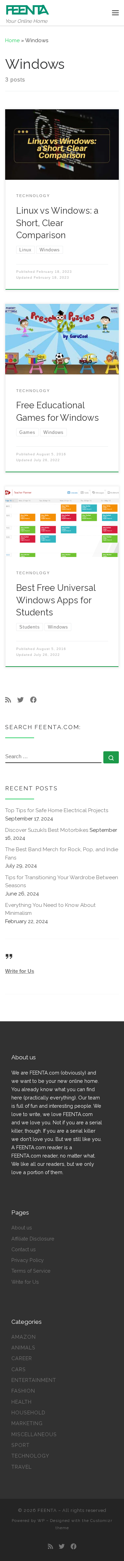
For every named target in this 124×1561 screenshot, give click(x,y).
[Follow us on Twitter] (20, 700)
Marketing (27, 1423)
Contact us (23, 1249)
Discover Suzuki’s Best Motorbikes (46, 830)
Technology (30, 1456)
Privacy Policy (27, 1260)
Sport (20, 1445)
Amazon (23, 1337)
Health (21, 1402)
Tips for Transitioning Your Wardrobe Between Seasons (61, 881)
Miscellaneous (34, 1434)
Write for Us (19, 971)
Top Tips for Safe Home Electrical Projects (56, 810)
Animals (23, 1347)
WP (41, 1520)
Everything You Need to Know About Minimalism (50, 909)
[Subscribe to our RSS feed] (8, 700)
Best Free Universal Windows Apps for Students (55, 600)
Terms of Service (31, 1271)
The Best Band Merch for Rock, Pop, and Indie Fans (61, 853)
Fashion (23, 1391)
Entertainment (33, 1380)
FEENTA (47, 1510)
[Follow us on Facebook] (33, 700)
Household (28, 1412)
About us (21, 1227)
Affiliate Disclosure (32, 1239)
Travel (21, 1467)
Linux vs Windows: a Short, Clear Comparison (57, 222)
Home (12, 40)
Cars (18, 1369)
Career (21, 1358)
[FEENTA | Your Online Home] (27, 9)
